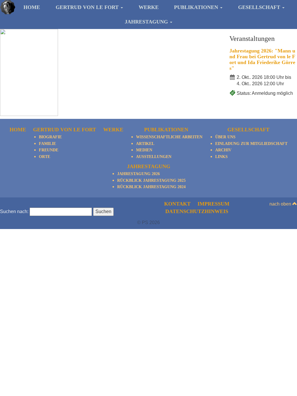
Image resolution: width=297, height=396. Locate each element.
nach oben (280, 203)
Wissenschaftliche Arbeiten (169, 137)
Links (221, 157)
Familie (47, 143)
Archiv (223, 150)
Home (31, 7)
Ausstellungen (153, 157)
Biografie (50, 137)
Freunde (48, 150)
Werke (149, 7)
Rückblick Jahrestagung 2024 (151, 187)
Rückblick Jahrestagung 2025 (151, 180)
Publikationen (197, 7)
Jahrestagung (147, 22)
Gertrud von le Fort (88, 7)
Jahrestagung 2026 (138, 174)
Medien (144, 150)
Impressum (213, 204)
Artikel (145, 143)
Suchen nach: (14, 211)
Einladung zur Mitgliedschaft (251, 143)
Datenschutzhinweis (196, 211)
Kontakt (177, 204)
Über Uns (225, 137)
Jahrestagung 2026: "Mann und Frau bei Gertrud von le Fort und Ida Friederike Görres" (262, 59)
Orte (44, 157)
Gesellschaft (260, 7)
